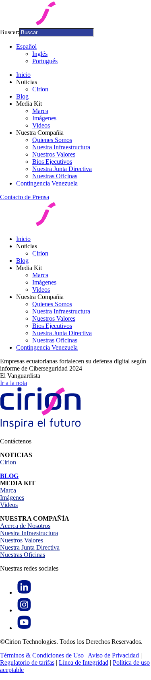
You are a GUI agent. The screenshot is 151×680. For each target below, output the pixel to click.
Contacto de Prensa (24, 197)
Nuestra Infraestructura (61, 147)
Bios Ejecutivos (52, 161)
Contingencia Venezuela (47, 183)
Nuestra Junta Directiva (62, 168)
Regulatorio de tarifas (27, 662)
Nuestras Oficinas (54, 176)
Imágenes (44, 118)
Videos (41, 125)
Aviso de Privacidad (113, 655)
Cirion (40, 89)
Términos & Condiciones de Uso (42, 655)
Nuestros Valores (53, 154)
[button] (26, 46)
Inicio (23, 74)
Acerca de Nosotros (25, 525)
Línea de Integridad (83, 662)
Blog (22, 96)
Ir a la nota (13, 382)
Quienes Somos (52, 139)
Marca (40, 110)
